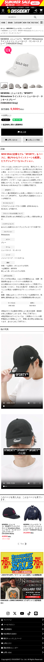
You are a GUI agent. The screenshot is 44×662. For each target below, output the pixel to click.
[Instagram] (8, 613)
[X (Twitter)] (15, 613)
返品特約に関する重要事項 (13, 125)
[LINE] (36, 613)
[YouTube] (22, 613)
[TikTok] (29, 613)
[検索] (35, 17)
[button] (3, 11)
